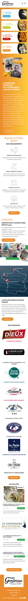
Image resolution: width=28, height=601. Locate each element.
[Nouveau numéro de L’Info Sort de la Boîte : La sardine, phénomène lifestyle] (14, 494)
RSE (15, 556)
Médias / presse (21, 508)
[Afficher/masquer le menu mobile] (25, 3)
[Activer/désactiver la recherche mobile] (22, 3)
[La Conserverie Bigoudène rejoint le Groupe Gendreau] (14, 525)
